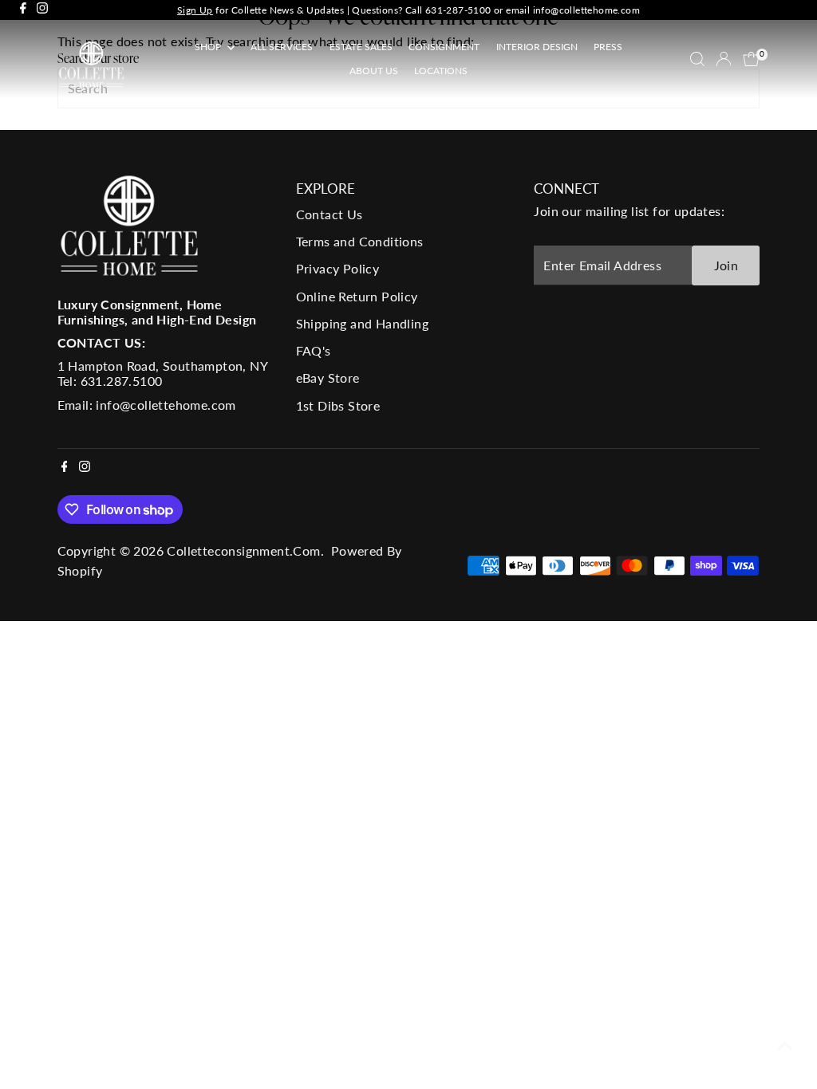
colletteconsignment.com (243, 550)
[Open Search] (697, 59)
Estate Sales (361, 47)
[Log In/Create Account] (723, 59)
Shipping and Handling (362, 323)
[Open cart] (751, 59)
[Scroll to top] (785, 1045)
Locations (441, 71)
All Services (282, 47)
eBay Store (328, 377)
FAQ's (313, 350)
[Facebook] (23, 10)
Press (608, 47)
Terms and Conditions (360, 241)
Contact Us (329, 214)
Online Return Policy (357, 296)
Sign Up (195, 10)
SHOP (209, 47)
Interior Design (537, 47)
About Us (373, 71)
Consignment (444, 47)
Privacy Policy (338, 268)
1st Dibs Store (338, 405)
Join (726, 265)
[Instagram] (42, 10)
